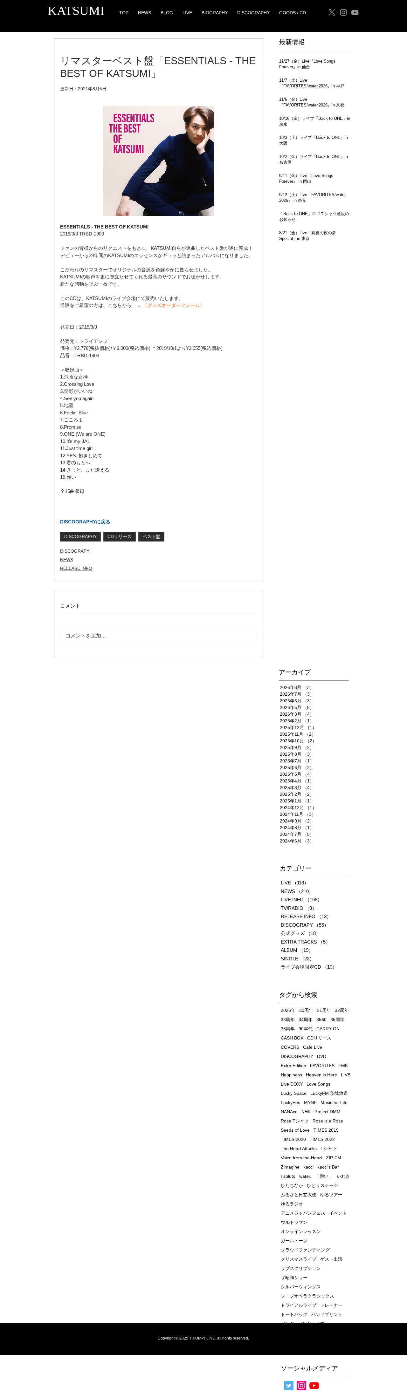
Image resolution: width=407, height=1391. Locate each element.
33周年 (288, 1019)
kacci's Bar (328, 1166)
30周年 (306, 1010)
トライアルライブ (298, 1305)
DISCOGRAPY (74, 551)
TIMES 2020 (293, 1139)
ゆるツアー (331, 1194)
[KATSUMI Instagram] (343, 12)
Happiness (291, 1074)
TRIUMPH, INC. (202, 1338)
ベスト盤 (151, 536)
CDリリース (119, 536)
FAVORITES (322, 1065)
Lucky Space (294, 1093)
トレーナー (331, 1305)
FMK (343, 1065)
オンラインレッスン (301, 1231)
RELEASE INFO (76, 568)
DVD (321, 1056)
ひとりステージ (322, 1185)
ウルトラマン (294, 1222)
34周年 (306, 1019)
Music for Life (334, 1102)
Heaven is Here (321, 1074)
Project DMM (327, 1111)
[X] (332, 12)
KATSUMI (76, 10)
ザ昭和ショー (294, 1277)
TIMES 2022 (322, 1139)
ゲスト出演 (331, 1259)
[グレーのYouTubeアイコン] (354, 12)
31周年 (324, 1010)
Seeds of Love (295, 1130)
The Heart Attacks (299, 1148)
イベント (338, 1213)
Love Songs (318, 1084)
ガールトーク (294, 1240)
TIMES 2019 (326, 1130)
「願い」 (324, 1176)
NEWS (66, 559)
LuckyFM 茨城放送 (329, 1093)
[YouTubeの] (314, 1385)
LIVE (345, 1074)
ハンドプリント (326, 1314)
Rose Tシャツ (295, 1120)
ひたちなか (292, 1185)
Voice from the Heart (301, 1157)
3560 (321, 1019)
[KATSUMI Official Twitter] (288, 1385)
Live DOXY (292, 1084)
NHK (306, 1111)
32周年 (342, 1010)
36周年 (288, 1028)
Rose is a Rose (328, 1120)
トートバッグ (294, 1314)
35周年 (337, 1019)
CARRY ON (328, 1028)
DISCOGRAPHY (80, 536)
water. (305, 1176)
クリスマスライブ (298, 1259)
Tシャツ (329, 1148)
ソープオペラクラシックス (307, 1296)
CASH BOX (292, 1037)
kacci (308, 1166)
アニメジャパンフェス (303, 1213)
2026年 (288, 1010)
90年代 (306, 1028)
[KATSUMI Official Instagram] (301, 1385)
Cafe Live (312, 1047)
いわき (343, 1176)
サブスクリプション (301, 1268)
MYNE (310, 1102)
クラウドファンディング (305, 1249)
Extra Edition (293, 1065)
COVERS (290, 1047)
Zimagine (290, 1166)
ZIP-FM (333, 1157)
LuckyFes (290, 1102)
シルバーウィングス (301, 1286)
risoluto (288, 1176)
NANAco (289, 1111)
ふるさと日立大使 (298, 1194)
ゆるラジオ (292, 1203)
